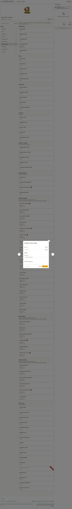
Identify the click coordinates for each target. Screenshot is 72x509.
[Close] (49, 241)
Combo (27, 249)
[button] (19, 255)
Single (27, 247)
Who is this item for (28, 261)
